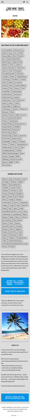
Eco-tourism (18, 82)
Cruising (22, 79)
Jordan (21, 208)
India (17, 205)
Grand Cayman (6, 202)
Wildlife (11, 162)
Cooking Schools (21, 76)
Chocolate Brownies (8, 73)
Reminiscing (6, 130)
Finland (20, 196)
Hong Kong (23, 202)
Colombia (5, 190)
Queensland (13, 121)
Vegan (22, 153)
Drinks (4, 82)
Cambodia (5, 187)
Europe (4, 85)
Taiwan (4, 238)
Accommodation (7, 50)
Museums (5, 112)
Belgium (21, 182)
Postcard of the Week (14, 118)
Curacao (4, 193)
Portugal (18, 226)
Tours (16, 147)
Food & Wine (6, 91)
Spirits (16, 135)
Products (5, 121)
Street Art (23, 135)
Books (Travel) (17, 62)
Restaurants (15, 130)
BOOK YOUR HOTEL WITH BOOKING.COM (15, 397)
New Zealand (18, 220)
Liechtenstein (6, 214)
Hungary (5, 205)
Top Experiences (22, 144)
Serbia (11, 229)
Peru (3, 118)
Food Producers (7, 94)
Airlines (4, 53)
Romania (5, 229)
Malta (11, 217)
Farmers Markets (20, 85)
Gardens (16, 97)
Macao (25, 214)
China (19, 187)
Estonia (10, 196)
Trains (22, 147)
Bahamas (13, 182)
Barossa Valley (6, 56)
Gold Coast (20, 100)
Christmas (20, 73)
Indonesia (24, 205)
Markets (15, 109)
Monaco (24, 217)
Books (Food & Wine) (13, 59)
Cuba (20, 190)
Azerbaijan (5, 182)
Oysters (23, 115)
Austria (24, 179)
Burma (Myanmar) (15, 185)
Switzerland (12, 235)
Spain (20, 232)
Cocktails (5, 76)
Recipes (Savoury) (20, 124)
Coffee (12, 76)
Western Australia (16, 159)
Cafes (11, 65)
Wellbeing (5, 159)
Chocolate (18, 71)
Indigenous (16, 106)
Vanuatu (4, 247)
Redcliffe (17, 127)
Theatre (12, 144)
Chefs (11, 71)
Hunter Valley (6, 106)
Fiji (15, 196)
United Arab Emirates (15, 241)
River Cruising (6, 133)
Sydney (14, 141)
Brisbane (5, 65)
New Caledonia (7, 220)
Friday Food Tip (7, 97)
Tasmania (22, 141)
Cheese (4, 71)
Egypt (4, 196)
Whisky (4, 162)
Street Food (6, 138)
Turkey (4, 241)
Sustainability (6, 141)
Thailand (11, 238)
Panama (17, 223)
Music (12, 112)
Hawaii (4, 103)
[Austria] (15, 37)
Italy (10, 208)
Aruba (11, 179)
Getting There (6, 100)
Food (23, 88)
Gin (14, 100)
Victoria (4, 156)
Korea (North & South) (9, 211)
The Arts (5, 144)
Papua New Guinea (8, 226)
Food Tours (17, 94)
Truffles (18, 150)
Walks (18, 156)
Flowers (16, 88)
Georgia (11, 199)
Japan (15, 208)
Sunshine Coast (16, 138)
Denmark (12, 193)
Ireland (4, 208)
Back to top (13, 415)
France (4, 199)
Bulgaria (4, 185)
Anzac (11, 53)
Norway (4, 223)
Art (16, 53)
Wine (17, 162)
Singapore (18, 229)
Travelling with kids (8, 150)
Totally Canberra (7, 147)
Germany (18, 199)
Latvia (25, 211)
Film (11, 88)
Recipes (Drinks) (7, 124)
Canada (12, 187)
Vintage (11, 156)
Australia (17, 179)
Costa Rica (13, 190)
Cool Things (6, 79)
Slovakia (4, 232)
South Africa (13, 232)
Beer (3, 59)
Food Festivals (16, 91)
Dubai (10, 82)
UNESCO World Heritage (10, 153)
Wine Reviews (6, 165)
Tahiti (20, 235)
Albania (4, 179)
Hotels (17, 103)
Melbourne (23, 109)
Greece (15, 202)
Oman (11, 223)
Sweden (4, 235)
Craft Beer (15, 79)
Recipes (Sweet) (7, 127)
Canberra (18, 65)
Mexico (17, 217)
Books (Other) (6, 62)
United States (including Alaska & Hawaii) (15, 244)
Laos (19, 211)
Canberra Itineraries (8, 68)
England (19, 193)
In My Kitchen (6, 109)
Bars (14, 56)
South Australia (7, 135)
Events (11, 85)
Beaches (20, 56)
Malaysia (5, 217)
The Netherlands (21, 238)
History (10, 103)
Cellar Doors (21, 68)
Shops (15, 133)
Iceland (12, 205)
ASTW (21, 53)
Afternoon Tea (19, 50)
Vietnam (12, 247)
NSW (17, 115)
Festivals (5, 88)
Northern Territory (8, 115)
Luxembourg (17, 214)
